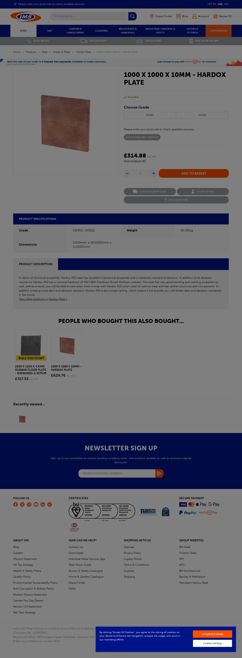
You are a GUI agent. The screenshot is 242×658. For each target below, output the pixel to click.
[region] (166, 639)
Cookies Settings (212, 643)
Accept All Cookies (212, 634)
